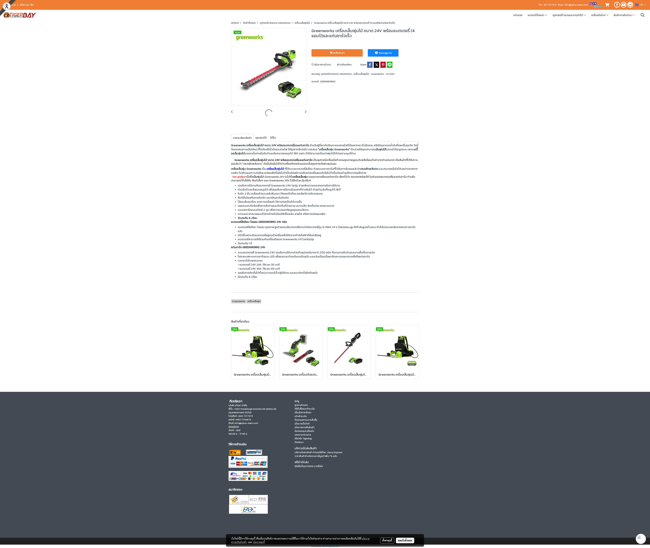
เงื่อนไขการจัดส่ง (303, 412)
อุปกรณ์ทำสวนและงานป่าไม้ (567, 15)
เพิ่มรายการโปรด (322, 64)
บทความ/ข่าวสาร (303, 435)
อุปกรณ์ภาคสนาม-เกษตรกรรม (336, 74)
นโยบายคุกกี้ (259, 542)
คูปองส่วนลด (301, 405)
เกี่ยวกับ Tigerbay (303, 438)
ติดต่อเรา (299, 442)
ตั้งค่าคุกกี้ (387, 540)
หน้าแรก (518, 15)
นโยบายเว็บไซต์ (302, 423)
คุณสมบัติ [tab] (261, 138)
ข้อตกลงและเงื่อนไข (304, 431)
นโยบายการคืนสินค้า (305, 427)
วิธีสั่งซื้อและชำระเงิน (305, 409)
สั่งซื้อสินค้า (338, 53)
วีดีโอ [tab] (273, 138)
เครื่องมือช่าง (598, 15)
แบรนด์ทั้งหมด (536, 15)
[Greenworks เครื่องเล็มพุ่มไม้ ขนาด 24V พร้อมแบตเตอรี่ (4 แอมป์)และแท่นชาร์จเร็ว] (268, 67)
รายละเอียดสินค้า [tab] (242, 138)
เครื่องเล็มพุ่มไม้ (361, 74)
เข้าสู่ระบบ (10, 4)
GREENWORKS (327, 81)
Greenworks (377, 74)
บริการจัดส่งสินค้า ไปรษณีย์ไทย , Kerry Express (318, 452)
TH (641, 4)
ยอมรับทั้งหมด (405, 540)
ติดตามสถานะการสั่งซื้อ (306, 420)
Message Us (385, 53)
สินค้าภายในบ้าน (623, 15)
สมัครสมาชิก (27, 4)
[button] (642, 15)
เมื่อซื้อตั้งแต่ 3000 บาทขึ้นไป (309, 466)
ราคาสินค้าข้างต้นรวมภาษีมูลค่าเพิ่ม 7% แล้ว (316, 456)
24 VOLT (390, 74)
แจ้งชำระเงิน (301, 416)
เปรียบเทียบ (345, 64)
